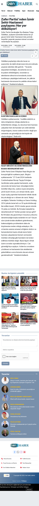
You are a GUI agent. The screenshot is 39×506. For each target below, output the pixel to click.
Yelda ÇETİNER (15, 422)
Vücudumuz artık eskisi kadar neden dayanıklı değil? (22, 408)
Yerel (3, 11)
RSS (7, 475)
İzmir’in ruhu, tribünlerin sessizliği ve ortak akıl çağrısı (22, 390)
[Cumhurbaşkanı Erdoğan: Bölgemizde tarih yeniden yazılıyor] (10, 298)
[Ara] (37, 4)
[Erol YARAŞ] (5, 380)
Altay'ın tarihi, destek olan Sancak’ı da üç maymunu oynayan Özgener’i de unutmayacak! (23, 382)
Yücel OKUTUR (15, 431)
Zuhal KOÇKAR (15, 414)
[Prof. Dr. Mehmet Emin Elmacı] (5, 398)
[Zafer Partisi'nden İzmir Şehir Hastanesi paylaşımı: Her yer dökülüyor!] (19, 51)
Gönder (5, 363)
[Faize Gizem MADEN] (5, 406)
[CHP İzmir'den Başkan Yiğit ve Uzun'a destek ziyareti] (10, 281)
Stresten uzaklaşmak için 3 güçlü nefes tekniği (23, 425)
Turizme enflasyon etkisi (18, 434)
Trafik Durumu (26, 458)
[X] (17, 452)
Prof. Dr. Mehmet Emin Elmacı (21, 396)
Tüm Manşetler (26, 463)
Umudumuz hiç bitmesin (18, 416)
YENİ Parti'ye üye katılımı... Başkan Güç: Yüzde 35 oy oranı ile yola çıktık (28, 289)
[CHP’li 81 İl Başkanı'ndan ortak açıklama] (29, 317)
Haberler (4, 16)
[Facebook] (14, 452)
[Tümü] (36, 374)
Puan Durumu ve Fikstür (10, 463)
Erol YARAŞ (14, 378)
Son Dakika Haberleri (9, 467)
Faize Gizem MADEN (17, 404)
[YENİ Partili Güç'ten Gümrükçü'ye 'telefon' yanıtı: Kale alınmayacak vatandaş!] (10, 317)
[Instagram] (21, 452)
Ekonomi (31, 11)
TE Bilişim (24, 481)
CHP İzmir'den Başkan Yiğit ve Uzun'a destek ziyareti (9, 289)
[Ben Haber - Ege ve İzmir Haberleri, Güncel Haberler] (19, 4)
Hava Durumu (7, 458)
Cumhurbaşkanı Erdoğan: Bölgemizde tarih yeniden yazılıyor (10, 306)
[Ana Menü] (2, 4)
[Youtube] (24, 452)
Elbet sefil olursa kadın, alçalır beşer (22, 399)
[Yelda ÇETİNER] (5, 424)
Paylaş (5, 55)
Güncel (9, 11)
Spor (24, 11)
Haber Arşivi (26, 467)
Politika (17, 11)
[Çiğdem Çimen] (5, 389)
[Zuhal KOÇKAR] (5, 415)
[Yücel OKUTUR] (5, 433)
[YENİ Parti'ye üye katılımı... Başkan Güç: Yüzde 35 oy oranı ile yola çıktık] (29, 281)
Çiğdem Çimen (15, 387)
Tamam (29, 489)
